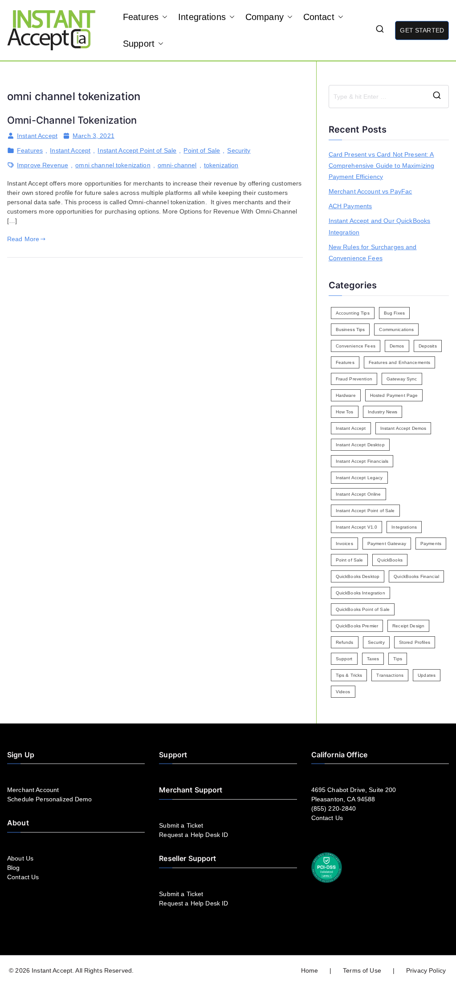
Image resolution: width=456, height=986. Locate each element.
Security (238, 150)
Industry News (383, 411)
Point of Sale (201, 150)
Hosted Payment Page (394, 395)
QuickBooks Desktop (358, 576)
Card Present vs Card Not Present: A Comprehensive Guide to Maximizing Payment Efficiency (382, 165)
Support (139, 43)
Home (309, 970)
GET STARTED (422, 30)
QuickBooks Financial (416, 576)
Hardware (346, 395)
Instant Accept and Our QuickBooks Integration (380, 226)
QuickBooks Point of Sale (363, 609)
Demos (397, 345)
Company (264, 17)
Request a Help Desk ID (193, 834)
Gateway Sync (402, 378)
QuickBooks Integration (360, 592)
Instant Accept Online (358, 494)
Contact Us (23, 877)
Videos (343, 691)
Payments (430, 543)
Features (141, 17)
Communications (396, 329)
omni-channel (177, 165)
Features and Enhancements (400, 362)
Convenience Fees (355, 345)
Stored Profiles (414, 642)
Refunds (345, 642)
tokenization (221, 165)
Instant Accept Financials (362, 461)
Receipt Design (408, 625)
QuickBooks (389, 560)
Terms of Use (362, 970)
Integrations (202, 17)
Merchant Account (33, 789)
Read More (23, 238)
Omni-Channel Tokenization (72, 120)
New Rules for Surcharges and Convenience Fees (373, 252)
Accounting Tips (353, 313)
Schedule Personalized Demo (49, 799)
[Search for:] (388, 96)
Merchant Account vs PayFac (370, 191)
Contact (318, 17)
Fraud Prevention (354, 378)
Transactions (389, 675)
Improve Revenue (42, 165)
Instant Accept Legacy (359, 477)
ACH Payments (350, 206)
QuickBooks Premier (357, 625)
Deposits (428, 345)
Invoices (344, 543)
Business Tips (350, 329)
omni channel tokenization (113, 165)
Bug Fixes (394, 313)
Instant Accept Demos (403, 428)
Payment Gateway (386, 543)
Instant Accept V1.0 (357, 527)
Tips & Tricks (349, 675)
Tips (397, 658)
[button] (163, 17)
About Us (20, 858)
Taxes (373, 658)
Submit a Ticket (181, 825)
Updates (427, 675)
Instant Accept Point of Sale (137, 150)
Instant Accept (37, 135)
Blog (13, 867)
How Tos (345, 411)
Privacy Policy (426, 970)
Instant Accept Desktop (360, 444)
